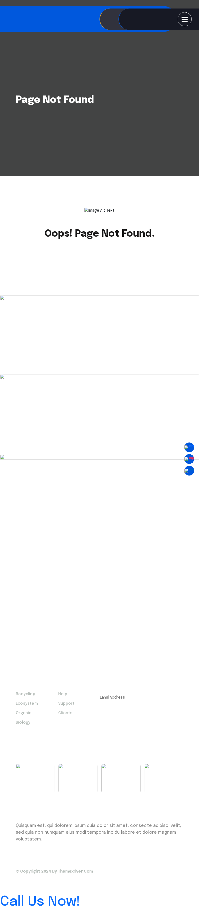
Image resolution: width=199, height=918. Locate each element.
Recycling (25, 694)
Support (66, 703)
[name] (185, 19)
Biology (23, 722)
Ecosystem (27, 703)
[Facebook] (189, 447)
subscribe (137, 712)
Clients (65, 713)
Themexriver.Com (75, 871)
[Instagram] (189, 459)
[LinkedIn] (189, 471)
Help (62, 694)
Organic (23, 713)
